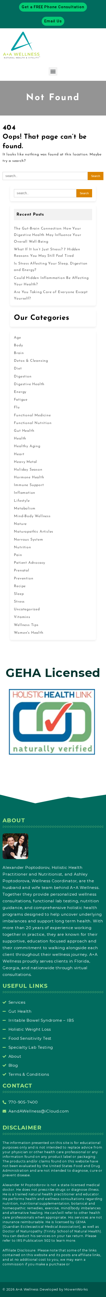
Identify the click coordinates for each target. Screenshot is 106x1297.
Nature (20, 524)
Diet (18, 368)
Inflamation (24, 493)
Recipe (20, 586)
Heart (19, 454)
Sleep (19, 594)
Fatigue (21, 400)
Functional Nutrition (32, 423)
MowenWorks (76, 1289)
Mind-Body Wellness (32, 516)
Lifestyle (22, 501)
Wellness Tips (26, 625)
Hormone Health (29, 477)
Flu (17, 407)
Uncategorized (27, 609)
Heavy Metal (25, 462)
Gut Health (24, 431)
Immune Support (29, 485)
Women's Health (28, 633)
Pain (18, 555)
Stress (19, 602)
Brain (19, 353)
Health (20, 438)
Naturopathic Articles (33, 532)
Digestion (22, 376)
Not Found (53, 97)
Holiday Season (28, 470)
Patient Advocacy (29, 563)
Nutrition (22, 547)
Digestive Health (29, 384)
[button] (53, 71)
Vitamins (22, 617)
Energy (20, 392)
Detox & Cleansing (31, 361)
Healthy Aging (27, 446)
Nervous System (28, 540)
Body (18, 345)
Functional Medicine (32, 415)
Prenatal (21, 570)
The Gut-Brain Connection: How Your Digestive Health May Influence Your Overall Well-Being (47, 235)
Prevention (23, 578)
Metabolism (24, 508)
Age (17, 338)
